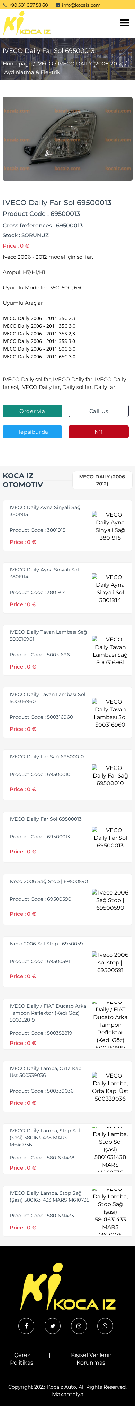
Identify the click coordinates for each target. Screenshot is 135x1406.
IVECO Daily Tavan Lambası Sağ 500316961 (48, 635)
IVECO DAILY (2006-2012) (91, 63)
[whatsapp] (105, 1326)
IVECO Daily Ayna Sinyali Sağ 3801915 (45, 510)
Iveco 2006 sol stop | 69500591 (47, 943)
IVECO (44, 63)
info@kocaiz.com (81, 5)
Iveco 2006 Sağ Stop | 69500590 (49, 881)
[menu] (124, 22)
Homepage (17, 63)
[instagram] (79, 1326)
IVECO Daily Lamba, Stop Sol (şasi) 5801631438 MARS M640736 (45, 1137)
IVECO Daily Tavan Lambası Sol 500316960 (48, 697)
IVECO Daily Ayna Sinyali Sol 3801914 (44, 573)
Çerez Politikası (22, 1359)
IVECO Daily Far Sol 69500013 (46, 819)
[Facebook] (26, 1326)
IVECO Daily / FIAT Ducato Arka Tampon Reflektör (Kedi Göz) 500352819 (48, 1013)
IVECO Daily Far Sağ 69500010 (47, 756)
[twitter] (53, 1326)
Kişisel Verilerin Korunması (91, 1359)
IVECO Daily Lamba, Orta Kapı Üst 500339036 (46, 1071)
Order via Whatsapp (32, 412)
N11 (98, 432)
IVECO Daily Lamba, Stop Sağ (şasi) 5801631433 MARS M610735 (49, 1196)
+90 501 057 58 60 (28, 5)
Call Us (98, 411)
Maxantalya (67, 1394)
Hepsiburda (32, 432)
